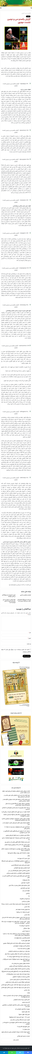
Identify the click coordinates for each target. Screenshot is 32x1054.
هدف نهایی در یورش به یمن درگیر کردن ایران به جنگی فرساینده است (9, 601)
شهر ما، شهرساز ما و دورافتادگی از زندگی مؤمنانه (8, 595)
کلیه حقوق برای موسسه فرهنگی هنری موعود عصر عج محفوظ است (16, 1048)
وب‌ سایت (29, 644)
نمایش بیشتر (16, 1040)
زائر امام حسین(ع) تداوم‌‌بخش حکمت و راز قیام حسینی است (24, 600)
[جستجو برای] (31, 8)
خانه (29, 13)
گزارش (23, 13)
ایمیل (29, 638)
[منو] (0, 8)
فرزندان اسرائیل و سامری (25, 595)
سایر (26, 13)
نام (30, 632)
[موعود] (16, 3)
